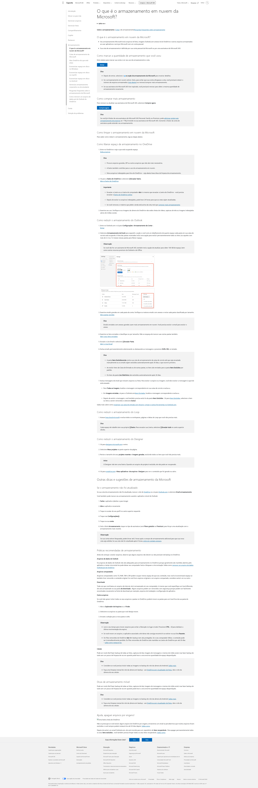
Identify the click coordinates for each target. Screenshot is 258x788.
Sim (134, 740)
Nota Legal (171, 779)
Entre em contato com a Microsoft (137, 779)
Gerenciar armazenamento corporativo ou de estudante (79, 85)
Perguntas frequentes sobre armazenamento (149, 30)
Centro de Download (81, 753)
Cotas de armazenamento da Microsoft (79, 55)
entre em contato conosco (152, 541)
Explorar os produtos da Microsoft (56, 760)
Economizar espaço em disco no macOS (79, 73)
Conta (70, 108)
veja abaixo (132, 82)
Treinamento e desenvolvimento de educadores (114, 766)
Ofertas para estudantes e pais (110, 769)
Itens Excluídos (175, 398)
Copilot (70, 35)
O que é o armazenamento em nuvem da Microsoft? (80, 49)
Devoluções (79, 760)
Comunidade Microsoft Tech (164, 760)
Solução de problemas (76, 113)
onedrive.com (110, 471)
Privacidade (151, 779)
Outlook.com (163, 492)
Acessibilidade (187, 769)
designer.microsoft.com (114, 444)
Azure (130, 756)
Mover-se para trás (74, 16)
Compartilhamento (74, 30)
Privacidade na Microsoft (190, 760)
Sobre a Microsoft (188, 753)
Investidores (187, 763)
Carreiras (186, 750)
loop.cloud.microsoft (112, 417)
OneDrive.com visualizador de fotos (159, 670)
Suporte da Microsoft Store (83, 756)
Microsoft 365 (79, 3)
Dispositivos (106, 3)
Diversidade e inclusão (189, 766)
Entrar (102, 65)
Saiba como (146, 726)
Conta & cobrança (120, 3)
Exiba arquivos (105, 152)
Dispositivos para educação (110, 753)
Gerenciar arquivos (74, 21)
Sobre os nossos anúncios (189, 779)
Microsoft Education (108, 750)
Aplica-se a (101, 23)
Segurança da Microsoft (135, 753)
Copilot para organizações (54, 750)
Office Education (107, 763)
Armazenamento (74, 45)
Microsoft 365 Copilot (134, 769)
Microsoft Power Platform (163, 766)
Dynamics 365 (132, 760)
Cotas (117, 30)
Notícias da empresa (189, 756)
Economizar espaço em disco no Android (79, 79)
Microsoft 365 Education (109, 760)
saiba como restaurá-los (113, 643)
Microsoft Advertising (134, 766)
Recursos (131, 3)
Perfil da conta (80, 750)
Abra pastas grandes (107, 315)
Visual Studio (160, 772)
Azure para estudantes (108, 772)
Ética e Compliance (161, 779)
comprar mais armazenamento (169, 205)
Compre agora (104, 108)
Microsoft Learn (161, 753)
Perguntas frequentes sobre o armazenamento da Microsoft (79, 92)
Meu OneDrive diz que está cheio (78, 61)
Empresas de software (162, 769)
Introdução (72, 11)
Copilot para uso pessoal (54, 753)
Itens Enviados (140, 393)
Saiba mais (172, 665)
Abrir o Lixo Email (106, 344)
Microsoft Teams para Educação (111, 756)
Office (88, 3)
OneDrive (147, 492)
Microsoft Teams (133, 772)
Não (147, 740)
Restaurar (71, 40)
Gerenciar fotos (73, 25)
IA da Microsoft (132, 750)
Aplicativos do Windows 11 (54, 763)
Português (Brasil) (55, 778)
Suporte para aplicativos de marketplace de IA (168, 756)
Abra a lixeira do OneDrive (109, 181)
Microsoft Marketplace (162, 763)
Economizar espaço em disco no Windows (79, 67)
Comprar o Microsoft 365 (147, 3)
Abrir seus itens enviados (109, 336)
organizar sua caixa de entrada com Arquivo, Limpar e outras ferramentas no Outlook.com (145, 405)
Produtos (96, 3)
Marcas (179, 779)
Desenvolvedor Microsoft (163, 750)
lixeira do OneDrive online (123, 195)
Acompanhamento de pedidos (83, 763)
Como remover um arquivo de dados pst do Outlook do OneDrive (80, 99)
